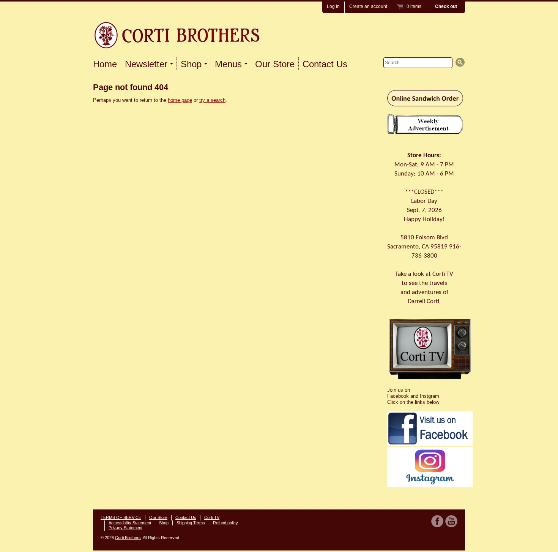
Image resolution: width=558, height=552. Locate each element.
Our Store (275, 64)
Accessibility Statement (130, 522)
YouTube (451, 521)
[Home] (178, 40)
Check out (446, 6)
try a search (212, 100)
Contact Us (325, 64)
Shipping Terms (191, 522)
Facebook (437, 521)
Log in (333, 6)
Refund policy (225, 522)
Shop (164, 522)
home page (180, 100)
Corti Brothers (128, 537)
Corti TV (211, 517)
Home (105, 64)
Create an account (368, 6)
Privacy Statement (125, 527)
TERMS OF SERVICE (121, 517)
